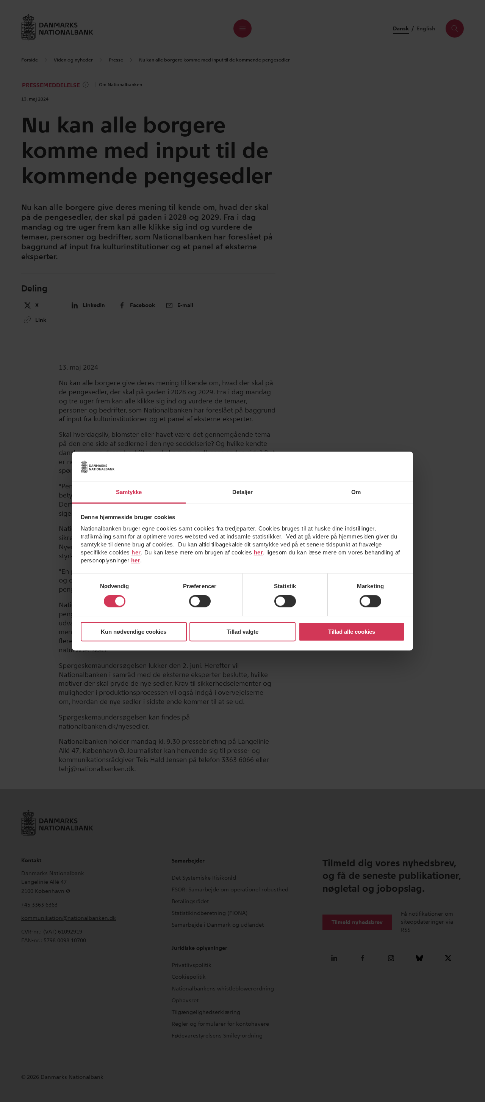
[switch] (200, 601)
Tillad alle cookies (351, 631)
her (136, 552)
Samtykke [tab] (129, 492)
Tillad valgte (242, 631)
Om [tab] (356, 492)
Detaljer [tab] (242, 492)
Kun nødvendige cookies (133, 631)
